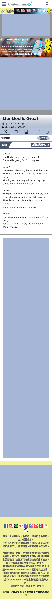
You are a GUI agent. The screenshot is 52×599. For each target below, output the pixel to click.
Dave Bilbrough (17, 123)
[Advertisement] (26, 25)
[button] (17, 54)
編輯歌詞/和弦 (40, 144)
